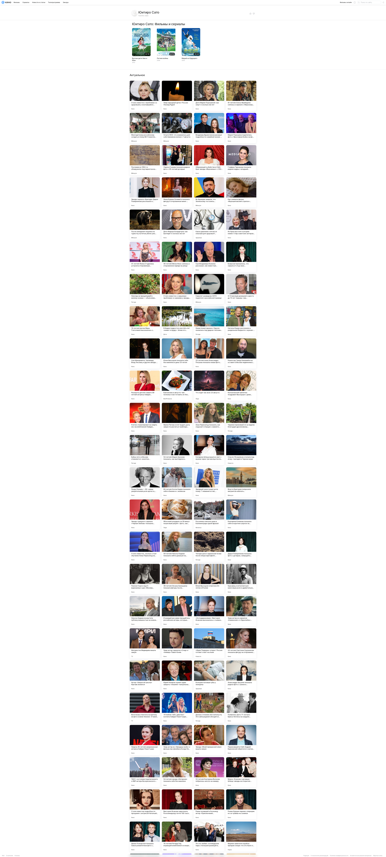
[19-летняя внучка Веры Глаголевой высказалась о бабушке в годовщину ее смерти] (145, 321)
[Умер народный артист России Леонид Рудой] (177, 96)
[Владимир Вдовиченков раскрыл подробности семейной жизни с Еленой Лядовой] (209, 128)
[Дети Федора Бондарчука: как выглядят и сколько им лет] (177, 225)
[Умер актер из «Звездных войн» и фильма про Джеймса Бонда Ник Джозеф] (177, 740)
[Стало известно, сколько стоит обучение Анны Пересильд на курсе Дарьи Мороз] (145, 547)
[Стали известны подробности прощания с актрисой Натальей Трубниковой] (145, 804)
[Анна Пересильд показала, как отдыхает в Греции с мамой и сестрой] (209, 418)
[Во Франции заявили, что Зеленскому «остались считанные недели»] (209, 192)
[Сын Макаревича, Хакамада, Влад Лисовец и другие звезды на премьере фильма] (145, 353)
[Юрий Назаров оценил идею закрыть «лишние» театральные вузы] (177, 676)
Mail (3, 855)
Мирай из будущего (189, 58)
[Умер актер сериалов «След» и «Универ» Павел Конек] (177, 643)
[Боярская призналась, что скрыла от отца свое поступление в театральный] (241, 257)
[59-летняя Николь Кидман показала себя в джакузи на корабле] (177, 547)
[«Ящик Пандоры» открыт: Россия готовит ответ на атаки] (209, 643)
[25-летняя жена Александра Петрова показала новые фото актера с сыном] (209, 353)
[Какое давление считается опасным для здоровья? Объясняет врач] (209, 225)
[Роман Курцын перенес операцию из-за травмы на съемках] (241, 804)
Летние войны (162, 58)
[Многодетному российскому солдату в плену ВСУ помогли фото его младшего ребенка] (145, 128)
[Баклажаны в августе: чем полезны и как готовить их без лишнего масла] (177, 386)
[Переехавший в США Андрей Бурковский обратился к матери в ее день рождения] (241, 740)
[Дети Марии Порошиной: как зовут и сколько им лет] (209, 96)
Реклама (17, 855)
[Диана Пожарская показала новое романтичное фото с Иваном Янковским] (145, 837)
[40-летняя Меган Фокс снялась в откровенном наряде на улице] (177, 257)
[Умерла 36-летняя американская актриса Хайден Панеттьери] (145, 740)
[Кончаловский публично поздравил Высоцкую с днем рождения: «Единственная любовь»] (241, 386)
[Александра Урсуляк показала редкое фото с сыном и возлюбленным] (241, 676)
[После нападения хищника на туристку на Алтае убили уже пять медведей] (145, 225)
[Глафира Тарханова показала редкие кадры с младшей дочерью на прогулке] (241, 160)
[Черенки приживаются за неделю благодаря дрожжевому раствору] (241, 418)
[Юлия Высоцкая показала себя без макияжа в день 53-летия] (177, 353)
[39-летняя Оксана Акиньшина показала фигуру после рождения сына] (177, 579)
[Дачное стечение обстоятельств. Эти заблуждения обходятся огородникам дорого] (209, 708)
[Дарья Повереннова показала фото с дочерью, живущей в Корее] (241, 547)
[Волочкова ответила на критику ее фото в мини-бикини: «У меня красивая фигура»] (145, 708)
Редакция (306, 855)
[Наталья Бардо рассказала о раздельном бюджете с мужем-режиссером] (241, 321)
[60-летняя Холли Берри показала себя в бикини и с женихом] (177, 482)
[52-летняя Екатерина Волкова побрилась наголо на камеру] (209, 772)
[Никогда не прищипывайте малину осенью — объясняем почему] (145, 289)
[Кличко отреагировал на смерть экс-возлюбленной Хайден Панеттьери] (145, 418)
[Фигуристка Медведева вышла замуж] (145, 643)
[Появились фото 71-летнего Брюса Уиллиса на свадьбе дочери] (241, 708)
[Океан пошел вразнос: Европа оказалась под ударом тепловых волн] (209, 321)
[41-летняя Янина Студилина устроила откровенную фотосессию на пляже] (145, 257)
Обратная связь (377, 855)
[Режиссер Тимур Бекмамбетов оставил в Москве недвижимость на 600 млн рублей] (241, 353)
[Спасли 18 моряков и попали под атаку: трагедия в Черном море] (241, 450)
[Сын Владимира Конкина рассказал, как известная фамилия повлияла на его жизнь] (209, 257)
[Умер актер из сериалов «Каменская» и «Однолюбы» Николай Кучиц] (241, 611)
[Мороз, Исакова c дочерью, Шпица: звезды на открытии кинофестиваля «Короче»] (241, 772)
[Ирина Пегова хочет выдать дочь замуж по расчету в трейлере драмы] (177, 418)
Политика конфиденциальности (339, 855)
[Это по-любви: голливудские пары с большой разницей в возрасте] (209, 837)
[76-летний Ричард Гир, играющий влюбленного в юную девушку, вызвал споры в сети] (177, 837)
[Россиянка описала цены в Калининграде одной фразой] (209, 514)
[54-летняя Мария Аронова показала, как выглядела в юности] (177, 450)
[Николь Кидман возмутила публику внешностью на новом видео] (145, 611)
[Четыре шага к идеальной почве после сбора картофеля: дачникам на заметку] (209, 547)
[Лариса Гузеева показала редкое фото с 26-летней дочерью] (177, 160)
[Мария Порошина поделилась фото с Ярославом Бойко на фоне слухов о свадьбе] (241, 128)
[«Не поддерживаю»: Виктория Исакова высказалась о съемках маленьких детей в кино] (209, 611)
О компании (9, 855)
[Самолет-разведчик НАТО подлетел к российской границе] (209, 289)
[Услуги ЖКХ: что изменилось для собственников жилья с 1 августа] (177, 128)
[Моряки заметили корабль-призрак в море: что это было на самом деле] (241, 837)
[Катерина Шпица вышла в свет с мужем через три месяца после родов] (209, 450)
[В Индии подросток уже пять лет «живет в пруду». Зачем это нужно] (177, 321)
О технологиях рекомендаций (319, 855)
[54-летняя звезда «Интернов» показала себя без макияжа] (177, 772)
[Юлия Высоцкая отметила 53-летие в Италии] (209, 579)
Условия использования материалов (360, 855)
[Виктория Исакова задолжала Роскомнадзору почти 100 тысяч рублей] (177, 804)
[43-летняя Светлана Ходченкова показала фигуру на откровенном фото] (241, 643)
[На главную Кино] (7, 2)
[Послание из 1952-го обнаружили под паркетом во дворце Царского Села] (145, 160)
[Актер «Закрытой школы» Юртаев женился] (145, 676)
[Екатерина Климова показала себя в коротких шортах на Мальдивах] (241, 514)
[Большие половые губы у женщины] (209, 676)
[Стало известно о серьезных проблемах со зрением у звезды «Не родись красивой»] (177, 289)
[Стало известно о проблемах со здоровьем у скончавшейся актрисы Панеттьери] (145, 96)
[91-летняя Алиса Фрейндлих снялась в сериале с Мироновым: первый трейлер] (241, 96)
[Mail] (3, 2)
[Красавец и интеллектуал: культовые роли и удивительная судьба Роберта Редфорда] (241, 579)
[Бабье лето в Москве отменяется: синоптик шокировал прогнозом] (145, 450)
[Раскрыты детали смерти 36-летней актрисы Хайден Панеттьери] (145, 386)
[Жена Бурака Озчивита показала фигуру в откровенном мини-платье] (177, 192)
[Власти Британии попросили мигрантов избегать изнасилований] (241, 482)
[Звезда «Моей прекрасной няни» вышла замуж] (209, 740)
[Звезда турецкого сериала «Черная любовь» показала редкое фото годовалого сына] (145, 514)
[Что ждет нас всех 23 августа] (209, 386)
